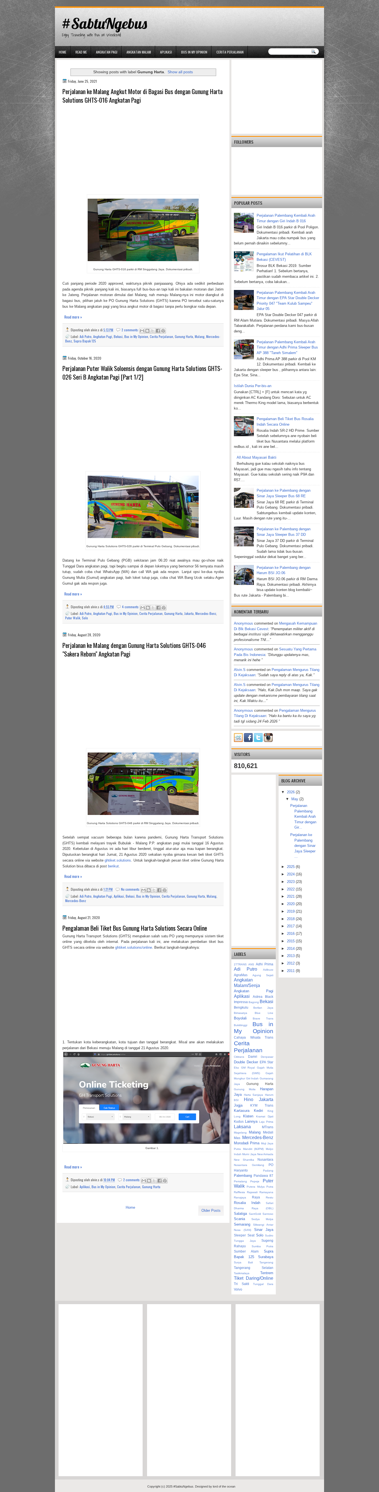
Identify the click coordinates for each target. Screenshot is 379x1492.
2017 (291, 926)
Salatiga (240, 1213)
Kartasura (241, 1111)
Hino (248, 1099)
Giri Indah (252, 1078)
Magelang (240, 1132)
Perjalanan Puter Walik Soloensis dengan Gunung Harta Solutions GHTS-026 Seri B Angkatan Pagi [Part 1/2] (142, 372)
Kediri (258, 1111)
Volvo (238, 1289)
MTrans (267, 1127)
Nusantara (265, 1159)
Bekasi (118, 336)
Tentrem (266, 1273)
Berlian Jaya (263, 1007)
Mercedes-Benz (205, 613)
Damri (252, 1056)
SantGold (255, 1213)
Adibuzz (268, 969)
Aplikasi (166, 52)
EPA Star (266, 1062)
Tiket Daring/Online (253, 1278)
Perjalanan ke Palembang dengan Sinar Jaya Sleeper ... (302, 846)
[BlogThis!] (147, 331)
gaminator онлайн (81, 2)
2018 (291, 919)
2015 (291, 941)
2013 (291, 956)
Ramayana (266, 1192)
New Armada (265, 1154)
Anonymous (243, 623)
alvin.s (240, 670)
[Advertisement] (143, 150)
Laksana (242, 1126)
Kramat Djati (264, 1116)
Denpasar (267, 1056)
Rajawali (252, 1192)
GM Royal (248, 1067)
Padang (268, 1170)
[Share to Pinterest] (163, 331)
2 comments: (131, 329)
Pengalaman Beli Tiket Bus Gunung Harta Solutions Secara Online (134, 928)
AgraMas (240, 975)
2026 (291, 792)
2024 (291, 874)
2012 (291, 963)
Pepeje (254, 1181)
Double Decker (246, 1062)
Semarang (242, 1224)
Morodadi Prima (246, 1143)
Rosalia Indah (247, 1203)
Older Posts (211, 1210)
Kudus (239, 1121)
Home (62, 52)
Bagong (254, 1002)
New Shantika (244, 1159)
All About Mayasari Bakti (256, 457)
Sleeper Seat (244, 1235)
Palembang (243, 1175)
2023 (291, 882)
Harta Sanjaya (253, 1094)
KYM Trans (262, 1105)
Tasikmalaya (241, 1273)
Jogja (238, 1105)
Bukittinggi (240, 1025)
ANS (251, 964)
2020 (291, 904)
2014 (291, 948)
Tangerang (266, 1262)
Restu (269, 1197)
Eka (236, 1067)
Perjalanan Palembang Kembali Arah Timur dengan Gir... (303, 816)
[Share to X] (152, 331)
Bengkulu (241, 1007)
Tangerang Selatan (253, 1267)
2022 (291, 889)
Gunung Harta (184, 336)
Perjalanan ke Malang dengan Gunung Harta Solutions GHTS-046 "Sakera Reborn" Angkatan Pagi (134, 649)
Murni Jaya (249, 1154)
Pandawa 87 (263, 1175)
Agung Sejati (262, 975)
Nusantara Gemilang (249, 1165)
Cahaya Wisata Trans (253, 1037)
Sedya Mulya (262, 1219)
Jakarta (189, 613)
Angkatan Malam (139, 52)
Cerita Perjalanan (230, 52)
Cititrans (239, 1056)
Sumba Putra (263, 1246)
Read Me (81, 52)
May (295, 799)
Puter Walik (72, 617)
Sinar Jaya (264, 1230)
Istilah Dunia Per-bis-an (252, 386)
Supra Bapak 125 (85, 341)
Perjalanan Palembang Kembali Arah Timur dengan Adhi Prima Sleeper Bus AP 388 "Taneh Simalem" (287, 347)
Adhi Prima (264, 964)
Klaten (248, 1116)
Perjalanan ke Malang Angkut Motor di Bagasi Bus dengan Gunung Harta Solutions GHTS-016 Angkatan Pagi (142, 95)
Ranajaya (240, 1197)
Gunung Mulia (245, 1089)
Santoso (267, 1213)
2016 (291, 933)
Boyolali (240, 1018)
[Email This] (142, 331)
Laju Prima (266, 1121)
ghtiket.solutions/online (133, 947)
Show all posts (180, 72)
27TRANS (240, 964)
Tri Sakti (241, 1284)
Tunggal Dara (263, 1284)
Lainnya (251, 1121)
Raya (256, 1197)
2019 (291, 911)
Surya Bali (243, 1262)
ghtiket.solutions (118, 860)
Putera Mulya (255, 1186)
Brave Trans (263, 1018)
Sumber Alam (246, 1251)
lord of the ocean (224, 1486)
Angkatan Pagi (106, 52)
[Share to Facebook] (158, 331)
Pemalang (240, 1181)
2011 (291, 971)
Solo (85, 617)
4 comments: (131, 606)
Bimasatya (240, 1012)
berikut (113, 866)
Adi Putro (86, 336)
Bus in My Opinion (194, 52)
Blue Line (264, 1012)
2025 (291, 867)
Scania (239, 1219)
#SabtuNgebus (104, 23)
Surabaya (265, 1257)
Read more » (73, 317)
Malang (199, 336)
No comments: (131, 889)
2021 (291, 896)
